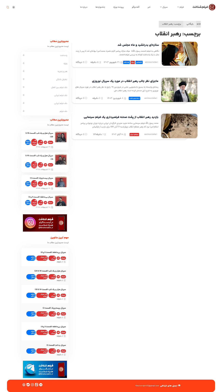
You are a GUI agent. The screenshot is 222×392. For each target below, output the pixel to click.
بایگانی (190, 24)
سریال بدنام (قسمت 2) (56, 345)
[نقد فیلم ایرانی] (24, 95)
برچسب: (171, 24)
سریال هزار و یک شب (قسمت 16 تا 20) (50, 271)
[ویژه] (24, 63)
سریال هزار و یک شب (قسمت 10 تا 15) (50, 289)
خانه (199, 24)
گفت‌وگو (135, 7)
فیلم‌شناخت (200, 7)
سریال (165, 7)
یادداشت (126, 62)
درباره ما (83, 7)
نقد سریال (40, 142)
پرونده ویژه (118, 7)
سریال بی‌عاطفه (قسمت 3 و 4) (40, 197)
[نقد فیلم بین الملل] (24, 87)
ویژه (132, 62)
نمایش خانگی (28, 142)
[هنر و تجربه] (24, 71)
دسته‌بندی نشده (134, 98)
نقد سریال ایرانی (34, 142)
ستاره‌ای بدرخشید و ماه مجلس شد (138, 45)
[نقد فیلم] (24, 111)
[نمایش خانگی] (24, 79)
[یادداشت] (24, 55)
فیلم (182, 7)
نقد (45, 142)
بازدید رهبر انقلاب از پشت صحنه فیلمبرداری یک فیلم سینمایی (121, 117)
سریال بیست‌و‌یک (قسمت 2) (41, 178)
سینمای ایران (134, 134)
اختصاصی (139, 62)
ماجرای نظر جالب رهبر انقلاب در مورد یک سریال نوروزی (125, 81)
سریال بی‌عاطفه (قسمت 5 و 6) (53, 252)
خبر (149, 7)
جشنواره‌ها (100, 7)
